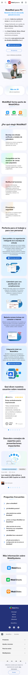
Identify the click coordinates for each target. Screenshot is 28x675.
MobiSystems (6, 653)
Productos (5, 640)
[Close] (26, 663)
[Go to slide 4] (15, 429)
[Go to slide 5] (17, 429)
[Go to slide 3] (12, 429)
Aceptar (14, 672)
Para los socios (6, 648)
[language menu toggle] (22, 2)
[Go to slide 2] (10, 429)
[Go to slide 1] (8, 429)
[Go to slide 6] (19, 429)
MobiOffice (22, 469)
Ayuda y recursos (7, 644)
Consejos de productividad (9, 469)
